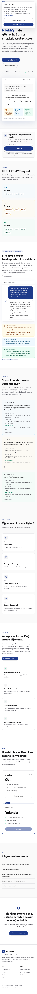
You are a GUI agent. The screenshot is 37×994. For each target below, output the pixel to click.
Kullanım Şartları (25, 972)
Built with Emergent (7, 988)
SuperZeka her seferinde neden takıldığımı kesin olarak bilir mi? (17, 875)
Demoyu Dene (10, 60)
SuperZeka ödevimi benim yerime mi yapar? (15, 864)
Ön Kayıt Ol (18, 148)
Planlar (4, 975)
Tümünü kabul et (18, 24)
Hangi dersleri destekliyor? (10, 869)
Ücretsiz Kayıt (10, 66)
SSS (3, 977)
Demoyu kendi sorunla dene (10, 360)
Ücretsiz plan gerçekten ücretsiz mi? (13, 881)
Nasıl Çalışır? (6, 970)
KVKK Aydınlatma (10, 152)
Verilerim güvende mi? (9, 886)
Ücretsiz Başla (18, 796)
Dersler (4, 972)
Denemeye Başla (8, 659)
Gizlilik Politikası (8, 15)
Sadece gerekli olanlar (19, 20)
